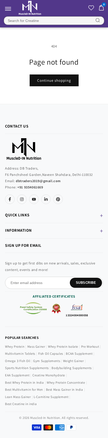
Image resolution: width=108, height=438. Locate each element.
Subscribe (86, 283)
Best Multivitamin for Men (24, 389)
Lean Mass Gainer (18, 397)
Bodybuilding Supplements (71, 368)
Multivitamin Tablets (20, 353)
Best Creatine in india (21, 404)
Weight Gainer (73, 361)
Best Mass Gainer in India (64, 389)
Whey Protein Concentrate (66, 382)
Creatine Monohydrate (48, 375)
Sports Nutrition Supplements (27, 368)
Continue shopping (54, 80)
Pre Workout (90, 346)
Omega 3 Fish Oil (17, 361)
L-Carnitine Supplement (51, 397)
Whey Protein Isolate (63, 346)
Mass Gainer (36, 346)
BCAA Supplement (79, 353)
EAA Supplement (17, 375)
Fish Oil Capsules (50, 353)
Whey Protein (14, 346)
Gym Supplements (46, 361)
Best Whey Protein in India (24, 382)
